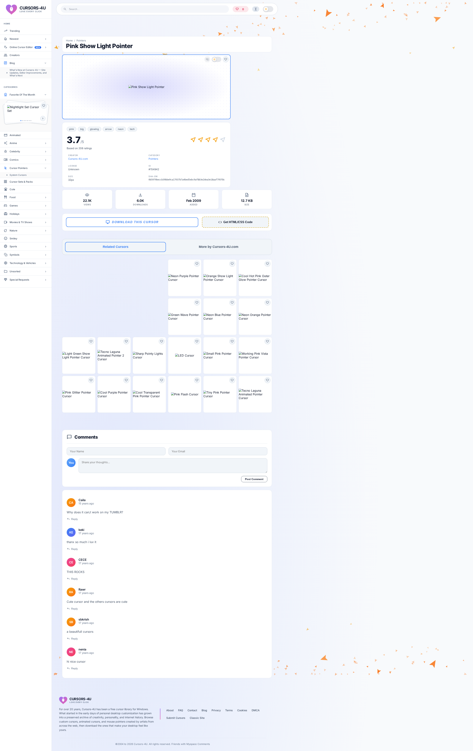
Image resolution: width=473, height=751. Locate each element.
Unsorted (15, 271)
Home (69, 40)
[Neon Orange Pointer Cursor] (255, 316)
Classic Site (197, 717)
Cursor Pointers (19, 168)
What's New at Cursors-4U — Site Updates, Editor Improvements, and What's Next (28, 73)
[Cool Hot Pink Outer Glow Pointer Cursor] (255, 277)
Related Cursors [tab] (115, 247)
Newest (14, 38)
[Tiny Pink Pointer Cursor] (220, 394)
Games (14, 205)
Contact (192, 710)
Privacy (216, 710)
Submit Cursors (175, 717)
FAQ (180, 710)
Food (13, 197)
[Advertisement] (167, 25)
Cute (12, 189)
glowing (94, 129)
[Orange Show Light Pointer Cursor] (220, 277)
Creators (15, 55)
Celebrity (15, 151)
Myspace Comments (198, 743)
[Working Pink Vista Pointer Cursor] (255, 355)
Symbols (14, 254)
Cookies (242, 710)
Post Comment (254, 479)
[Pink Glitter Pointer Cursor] (79, 394)
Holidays (14, 213)
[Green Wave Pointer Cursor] (184, 316)
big (82, 129)
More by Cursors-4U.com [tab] (218, 247)
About (170, 710)
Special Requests (19, 279)
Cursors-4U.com (78, 158)
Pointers (81, 40)
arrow (108, 129)
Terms (229, 710)
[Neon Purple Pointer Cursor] (184, 277)
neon (121, 129)
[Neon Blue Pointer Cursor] (220, 316)
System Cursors (18, 175)
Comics (14, 159)
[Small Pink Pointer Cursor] (220, 355)
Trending (15, 30)
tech (132, 129)
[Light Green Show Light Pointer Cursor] (79, 355)
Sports (13, 246)
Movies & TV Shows (21, 222)
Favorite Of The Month (22, 94)
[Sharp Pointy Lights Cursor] (149, 355)
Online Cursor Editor (25, 47)
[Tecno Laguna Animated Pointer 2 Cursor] (114, 355)
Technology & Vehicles (23, 263)
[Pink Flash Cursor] (184, 394)
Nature (13, 230)
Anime (13, 143)
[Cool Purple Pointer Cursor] (114, 394)
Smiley (13, 238)
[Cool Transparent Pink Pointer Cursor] (149, 394)
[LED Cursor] (184, 355)
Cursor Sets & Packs (21, 181)
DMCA (256, 710)
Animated (15, 135)
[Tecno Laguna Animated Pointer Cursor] (255, 394)
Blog (12, 63)
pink (71, 129)
